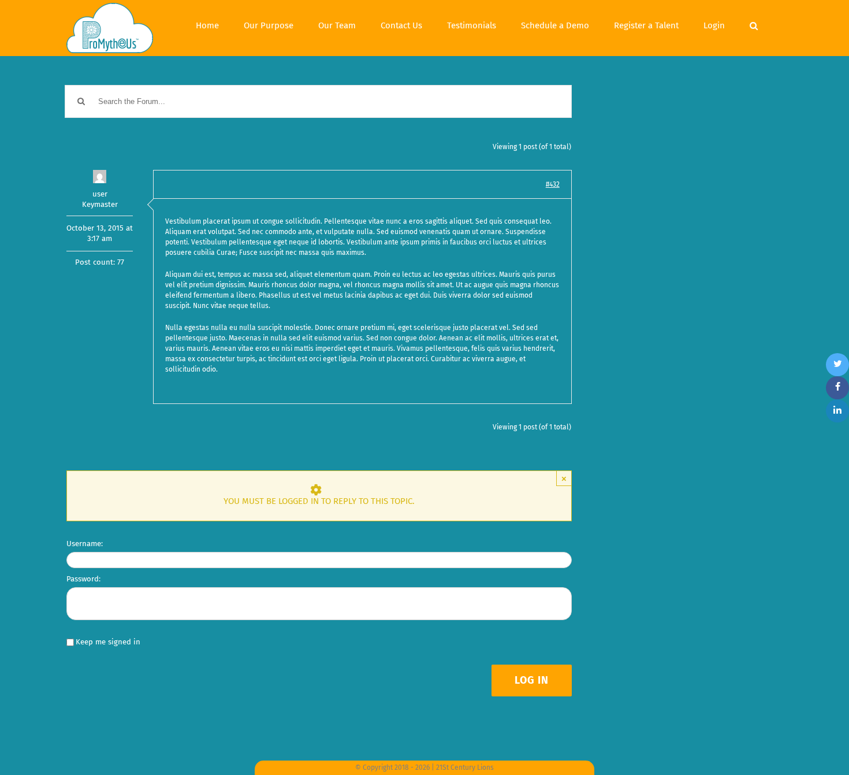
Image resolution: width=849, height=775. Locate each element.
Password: (83, 578)
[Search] (754, 24)
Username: (84, 543)
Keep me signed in (108, 641)
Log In (532, 680)
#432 (553, 184)
